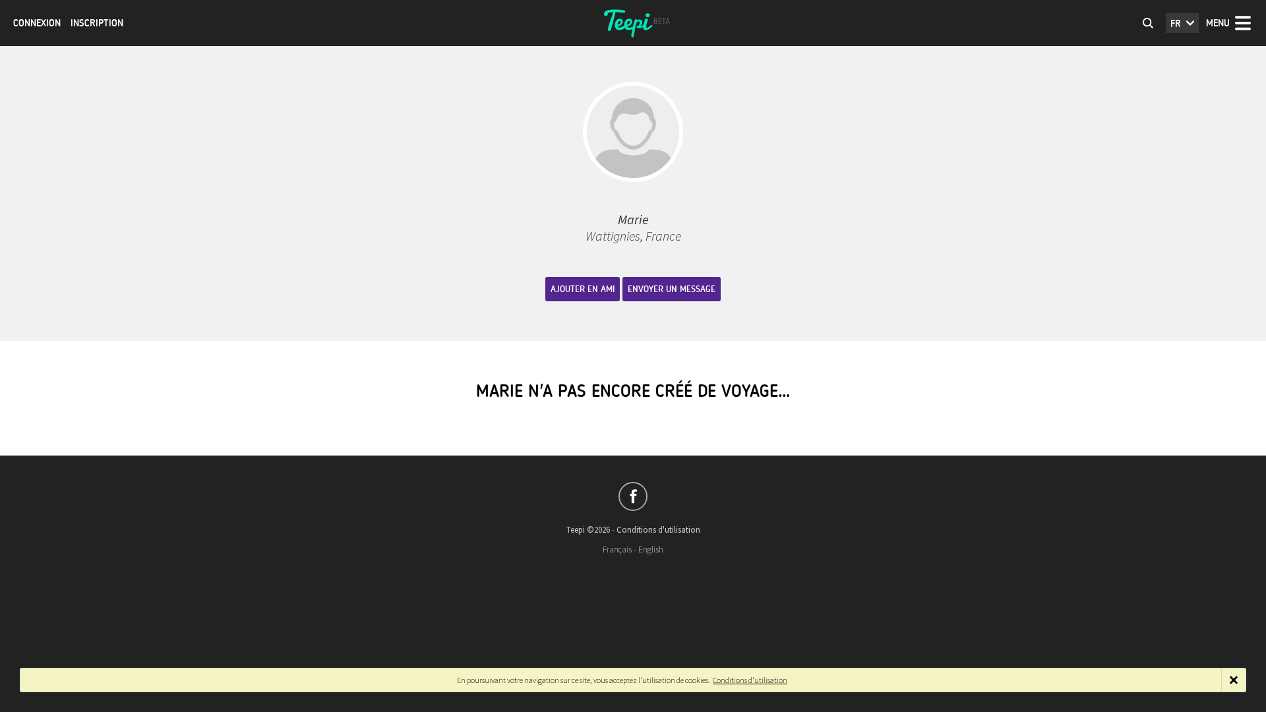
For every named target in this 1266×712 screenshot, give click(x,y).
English (650, 549)
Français (617, 549)
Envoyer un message (671, 289)
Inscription (97, 23)
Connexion (37, 23)
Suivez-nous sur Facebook (633, 496)
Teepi (633, 23)
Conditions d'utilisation (658, 529)
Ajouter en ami (583, 289)
